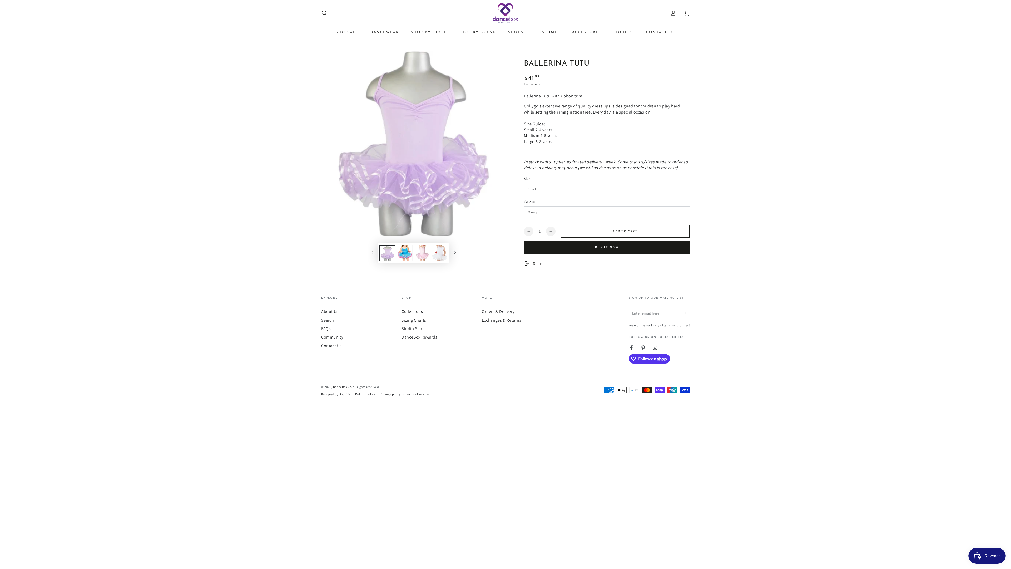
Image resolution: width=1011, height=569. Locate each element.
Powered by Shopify (335, 394)
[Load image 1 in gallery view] (387, 253)
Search (327, 320)
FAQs (326, 328)
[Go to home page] (506, 13)
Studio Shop (413, 328)
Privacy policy (390, 394)
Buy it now (607, 247)
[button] (324, 13)
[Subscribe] (687, 313)
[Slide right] (454, 253)
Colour (529, 201)
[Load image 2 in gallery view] (405, 253)
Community (332, 337)
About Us (330, 311)
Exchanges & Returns (501, 320)
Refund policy (365, 394)
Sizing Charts (414, 320)
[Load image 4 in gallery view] (439, 253)
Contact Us (331, 346)
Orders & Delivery (498, 311)
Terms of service (417, 394)
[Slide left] (372, 253)
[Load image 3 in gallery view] (422, 253)
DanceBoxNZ (342, 387)
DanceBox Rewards (420, 337)
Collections (412, 311)
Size (527, 178)
